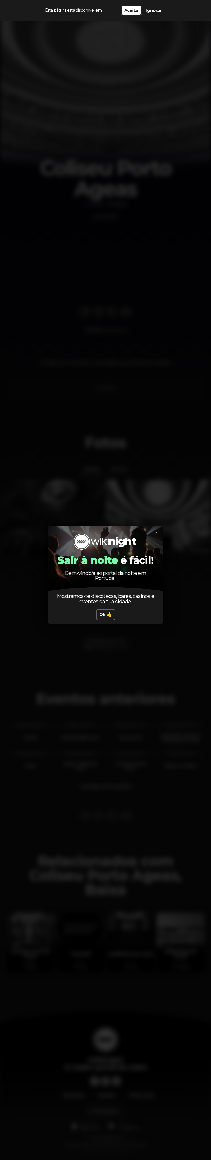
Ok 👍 (105, 614)
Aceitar (131, 10)
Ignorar (154, 10)
